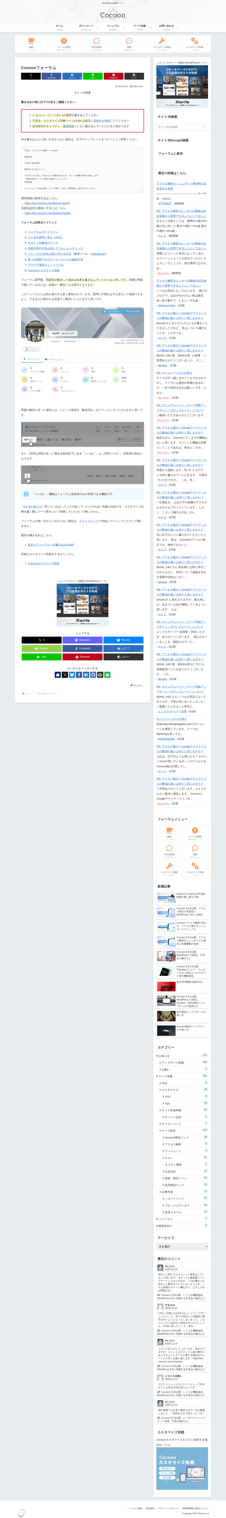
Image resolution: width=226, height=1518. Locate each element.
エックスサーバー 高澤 (172, 711)
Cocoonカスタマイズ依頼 (43, 270)
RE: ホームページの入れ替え (174, 372)
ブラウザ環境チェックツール (46, 264)
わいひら (163, 273)
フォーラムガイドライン (43, 231)
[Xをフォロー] (65, 675)
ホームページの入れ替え (172, 719)
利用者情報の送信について (195, 1508)
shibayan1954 (166, 305)
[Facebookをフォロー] (79, 675)
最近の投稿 (134, 311)
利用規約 (150, 1508)
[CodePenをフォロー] (100, 675)
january (162, 365)
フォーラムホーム (114, 311)
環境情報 (68, 126)
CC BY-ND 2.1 (33, 506)
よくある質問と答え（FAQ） (46, 237)
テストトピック (89, 521)
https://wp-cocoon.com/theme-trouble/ (48, 213)
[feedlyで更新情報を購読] (107, 675)
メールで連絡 (136, 1508)
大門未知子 (165, 203)
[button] (134, 76)
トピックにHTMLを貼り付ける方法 (49, 253)
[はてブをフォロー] (86, 675)
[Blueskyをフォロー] (72, 675)
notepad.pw (98, 253)
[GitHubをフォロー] (93, 675)
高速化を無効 (101, 120)
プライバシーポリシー (168, 1508)
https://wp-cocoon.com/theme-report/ (47, 203)
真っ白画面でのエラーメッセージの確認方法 (55, 259)
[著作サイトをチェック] (58, 675)
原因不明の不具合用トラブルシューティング (55, 248)
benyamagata (166, 738)
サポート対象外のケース (43, 242)
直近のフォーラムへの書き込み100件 (51, 544)
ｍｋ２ (162, 235)
